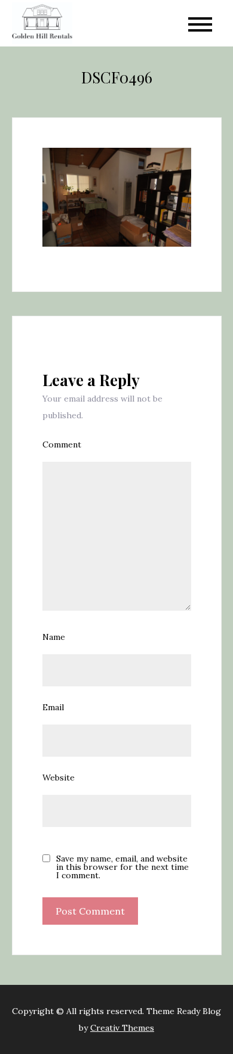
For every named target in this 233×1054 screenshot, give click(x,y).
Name (53, 637)
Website (58, 777)
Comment (61, 444)
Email (53, 707)
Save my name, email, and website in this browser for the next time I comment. (122, 866)
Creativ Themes (122, 1027)
